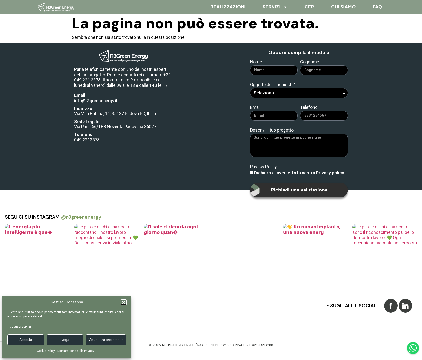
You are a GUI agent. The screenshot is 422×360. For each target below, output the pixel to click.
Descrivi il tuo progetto (272, 130)
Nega (64, 340)
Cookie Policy (46, 351)
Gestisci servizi (20, 326)
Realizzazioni (228, 7)
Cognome (309, 62)
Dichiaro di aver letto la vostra (299, 172)
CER (309, 7)
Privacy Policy (263, 166)
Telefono (308, 107)
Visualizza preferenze (105, 340)
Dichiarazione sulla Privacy (75, 351)
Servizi (272, 7)
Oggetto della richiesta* (272, 84)
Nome (256, 62)
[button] (123, 302)
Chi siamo (343, 7)
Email (255, 107)
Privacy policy (330, 172)
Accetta (25, 340)
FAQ (377, 7)
